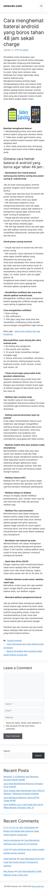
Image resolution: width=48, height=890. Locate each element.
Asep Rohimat (10, 859)
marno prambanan (12, 840)
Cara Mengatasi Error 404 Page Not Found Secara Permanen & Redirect (23, 862)
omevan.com (12, 6)
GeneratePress (37, 886)
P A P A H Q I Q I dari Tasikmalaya (19, 827)
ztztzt (6, 849)
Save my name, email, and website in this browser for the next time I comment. (23, 726)
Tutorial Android (14, 640)
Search (6, 751)
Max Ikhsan (8, 871)
